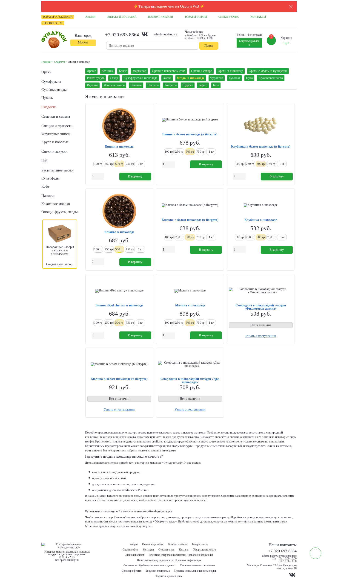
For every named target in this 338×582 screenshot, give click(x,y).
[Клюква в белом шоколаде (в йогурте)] (190, 205)
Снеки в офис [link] (228, 16)
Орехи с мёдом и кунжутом (268, 71)
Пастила (153, 85)
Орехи (46, 72)
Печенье (136, 85)
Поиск (208, 45)
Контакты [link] (258, 16)
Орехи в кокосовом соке (168, 71)
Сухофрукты (51, 81)
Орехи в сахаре (201, 71)
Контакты (148, 549)
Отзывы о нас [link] (53, 23)
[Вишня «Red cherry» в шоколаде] (119, 291)
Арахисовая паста (270, 78)
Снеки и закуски (54, 151)
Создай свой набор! (60, 264)
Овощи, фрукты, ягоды (59, 212)
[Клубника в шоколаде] (261, 205)
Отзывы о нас (166, 549)
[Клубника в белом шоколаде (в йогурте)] (260, 125)
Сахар (114, 78)
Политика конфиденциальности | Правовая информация (181, 554)
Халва (167, 78)
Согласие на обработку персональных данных (149, 565)
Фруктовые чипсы (55, 134)
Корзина (183, 549)
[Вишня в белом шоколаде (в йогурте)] (190, 120)
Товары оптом (200, 544)
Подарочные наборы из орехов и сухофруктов (60, 250)
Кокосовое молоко (55, 204)
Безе (216, 85)
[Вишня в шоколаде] (119, 125)
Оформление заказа (204, 549)
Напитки (48, 196)
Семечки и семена (55, 116)
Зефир (203, 85)
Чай (44, 161)
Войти (240, 34)
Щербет (187, 85)
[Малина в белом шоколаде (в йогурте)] (119, 364)
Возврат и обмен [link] (160, 16)
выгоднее (159, 6)
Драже (91, 71)
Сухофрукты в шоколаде (140, 78)
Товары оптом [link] (196, 16)
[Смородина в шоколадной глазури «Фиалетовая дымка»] (261, 291)
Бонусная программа (158, 570)
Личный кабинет (134, 554)
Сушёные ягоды (54, 89)
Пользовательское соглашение (197, 565)
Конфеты (170, 85)
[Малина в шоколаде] (190, 291)
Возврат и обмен (177, 544)
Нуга (249, 78)
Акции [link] (90, 16)
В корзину (135, 176)
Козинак (107, 71)
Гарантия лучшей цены (169, 576)
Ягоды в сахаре (114, 85)
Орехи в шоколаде (230, 71)
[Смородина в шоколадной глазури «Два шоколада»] (190, 364)
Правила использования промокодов (195, 570)
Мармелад (139, 71)
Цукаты (47, 98)
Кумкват (234, 78)
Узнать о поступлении (260, 336)
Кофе (45, 186)
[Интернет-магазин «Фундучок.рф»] (54, 40)
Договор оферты (131, 570)
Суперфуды (50, 178)
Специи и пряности (56, 126)
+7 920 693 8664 (122, 34)
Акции (133, 544)
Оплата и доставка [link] (122, 16)
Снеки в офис (130, 549)
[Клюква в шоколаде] (119, 211)
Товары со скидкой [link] (58, 16)
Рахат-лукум (95, 78)
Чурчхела (216, 78)
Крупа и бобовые (55, 142)
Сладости (48, 107)
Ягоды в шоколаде (190, 78)
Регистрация (255, 34)
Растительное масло (57, 170)
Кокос (123, 71)
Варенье (92, 85)
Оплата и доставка (152, 544)
